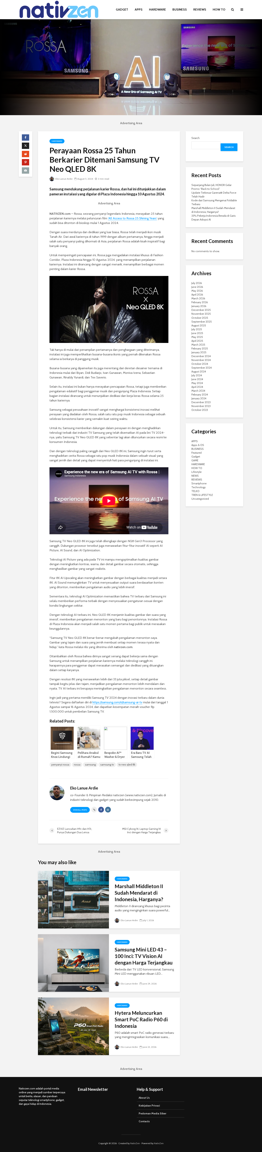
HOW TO (219, 9)
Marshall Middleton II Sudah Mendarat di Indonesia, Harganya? (139, 892)
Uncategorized (200, 498)
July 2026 (196, 283)
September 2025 (201, 321)
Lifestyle (196, 472)
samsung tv (107, 764)
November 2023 (201, 406)
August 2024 (198, 371)
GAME (194, 460)
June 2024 (197, 379)
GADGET (122, 9)
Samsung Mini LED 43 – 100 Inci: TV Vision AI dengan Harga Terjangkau (144, 956)
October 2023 (199, 410)
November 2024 (201, 360)
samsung (90, 764)
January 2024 (198, 398)
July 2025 (196, 329)
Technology (198, 487)
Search (195, 138)
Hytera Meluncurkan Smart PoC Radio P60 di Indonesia (141, 1019)
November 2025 (201, 313)
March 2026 (198, 298)
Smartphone (199, 483)
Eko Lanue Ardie (64, 178)
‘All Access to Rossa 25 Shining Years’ (132, 218)
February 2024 (199, 394)
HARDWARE (157, 9)
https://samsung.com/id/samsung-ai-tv (117, 702)
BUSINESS (179, 9)
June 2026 (197, 287)
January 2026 (198, 306)
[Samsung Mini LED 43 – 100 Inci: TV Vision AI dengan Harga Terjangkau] (73, 963)
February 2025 (199, 348)
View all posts (80, 810)
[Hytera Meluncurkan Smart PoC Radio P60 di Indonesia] (73, 1026)
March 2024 (198, 390)
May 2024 (197, 383)
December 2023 (201, 402)
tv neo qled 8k (127, 764)
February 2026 (199, 302)
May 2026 (197, 290)
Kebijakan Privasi (149, 1105)
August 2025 (198, 325)
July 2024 (196, 375)
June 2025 (197, 333)
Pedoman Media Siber (152, 1113)
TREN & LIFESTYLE (202, 495)
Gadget (195, 456)
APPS (139, 9)
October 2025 (199, 318)
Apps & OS (197, 445)
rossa (77, 764)
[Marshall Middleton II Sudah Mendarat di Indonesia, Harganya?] (73, 899)
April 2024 (197, 387)
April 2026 (197, 294)
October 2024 (199, 364)
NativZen (135, 1143)
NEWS (195, 475)
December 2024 (201, 356)
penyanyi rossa (60, 764)
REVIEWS (199, 9)
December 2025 (201, 310)
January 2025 (198, 352)
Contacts (144, 1121)
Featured (196, 452)
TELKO (195, 491)
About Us (144, 1097)
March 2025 (198, 344)
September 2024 (201, 367)
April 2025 (197, 341)
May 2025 (197, 337)
